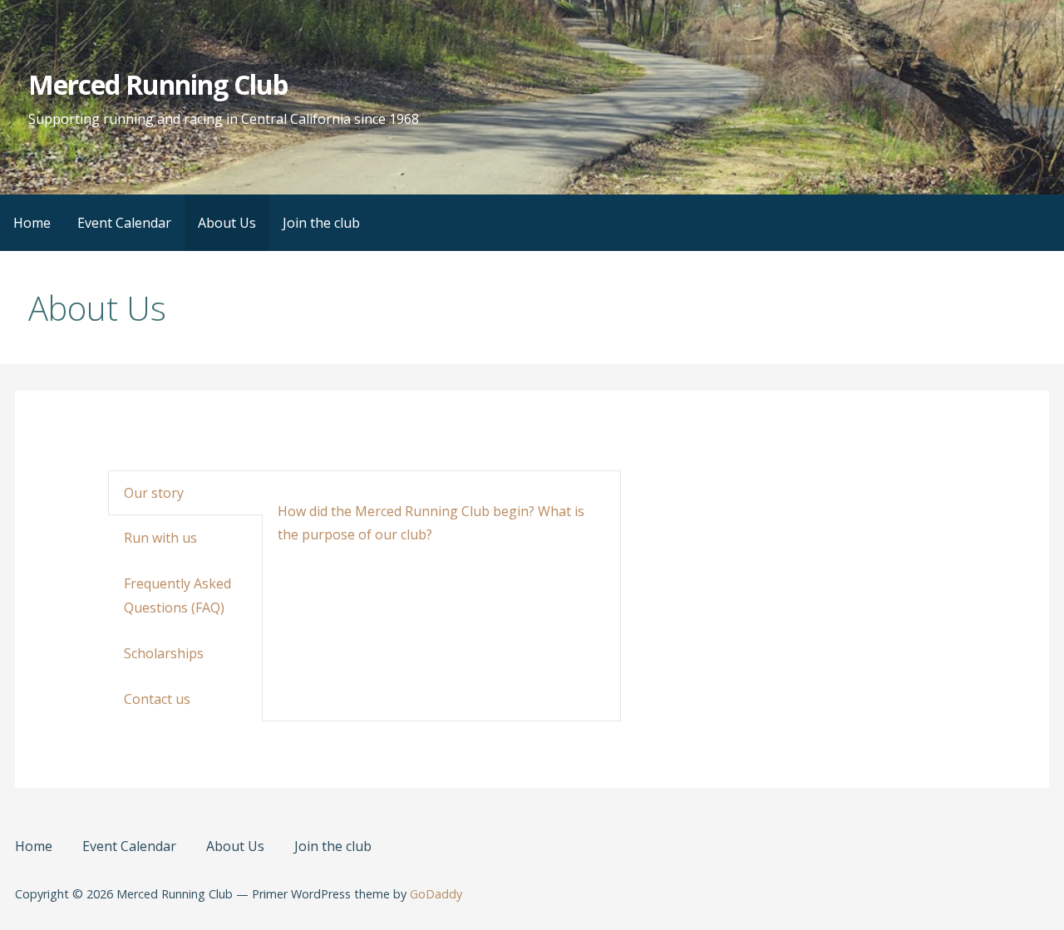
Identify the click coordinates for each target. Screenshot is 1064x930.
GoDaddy (436, 894)
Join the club (321, 223)
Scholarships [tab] (164, 653)
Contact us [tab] (157, 699)
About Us (227, 223)
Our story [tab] (154, 493)
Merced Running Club (158, 84)
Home (32, 223)
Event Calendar (124, 223)
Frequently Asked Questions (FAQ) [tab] (177, 595)
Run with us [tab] (160, 538)
